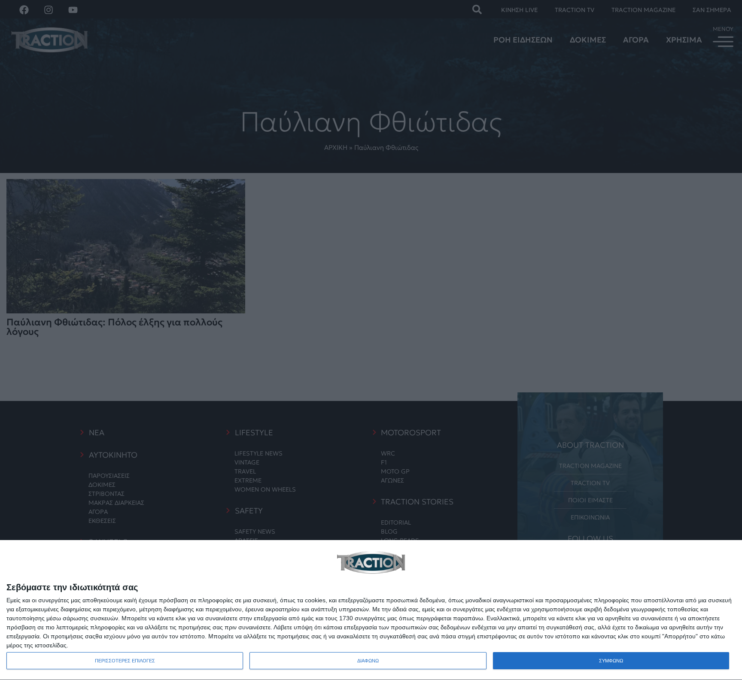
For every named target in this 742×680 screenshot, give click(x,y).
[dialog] (371, 610)
